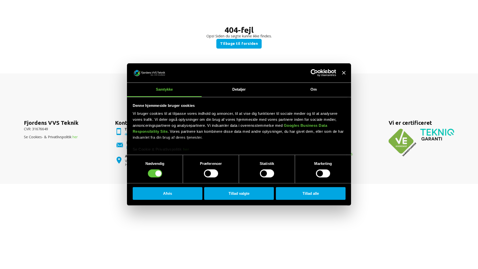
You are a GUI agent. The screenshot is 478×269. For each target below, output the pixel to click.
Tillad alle (310, 193)
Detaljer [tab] (239, 89)
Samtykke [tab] (164, 89)
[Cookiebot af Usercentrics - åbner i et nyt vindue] (314, 73)
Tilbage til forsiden (239, 43)
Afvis (167, 193)
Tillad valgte (239, 193)
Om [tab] (313, 89)
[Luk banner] (344, 73)
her (186, 149)
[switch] (211, 173)
